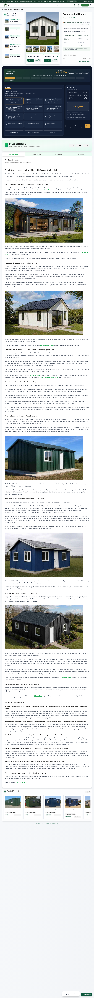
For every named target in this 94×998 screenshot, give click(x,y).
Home (19, 5)
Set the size (19, 77)
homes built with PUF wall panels (47, 190)
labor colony (38, 696)
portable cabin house (47, 345)
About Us (25, 5)
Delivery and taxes (80, 77)
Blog (56, 5)
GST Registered (72, 1)
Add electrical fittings (57, 77)
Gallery (52, 5)
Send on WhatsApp (33, 132)
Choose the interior (35, 77)
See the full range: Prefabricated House (46, 823)
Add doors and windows (46, 77)
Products (32, 5)
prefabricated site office (50, 377)
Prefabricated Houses (84, 61)
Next (87, 126)
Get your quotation (9, 80)
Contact (62, 5)
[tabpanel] (47, 472)
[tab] (13, 154)
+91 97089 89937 (21, 782)
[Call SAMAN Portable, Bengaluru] (74, 5)
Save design (71, 73)
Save (73, 145)
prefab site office (66, 677)
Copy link (52, 132)
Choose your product (10, 77)
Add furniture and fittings (69, 77)
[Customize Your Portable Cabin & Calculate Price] (78, 5)
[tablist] (47, 154)
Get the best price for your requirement (69, 993)
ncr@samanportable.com (58, 1)
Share (86, 145)
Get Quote (85, 5)
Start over (86, 73)
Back (68, 126)
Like (80, 145)
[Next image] (56, 28)
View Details (17, 814)
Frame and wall (27, 77)
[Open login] (91, 5)
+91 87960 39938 (47, 1)
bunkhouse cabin (35, 375)
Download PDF (14, 132)
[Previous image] (28, 28)
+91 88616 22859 (14, 1)
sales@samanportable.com (26, 1)
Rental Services (42, 5)
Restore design (79, 73)
